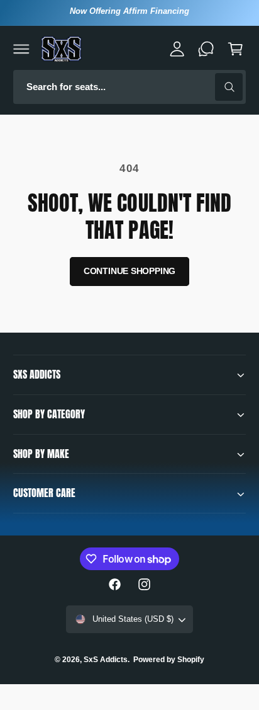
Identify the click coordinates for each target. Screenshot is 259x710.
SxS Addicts (106, 659)
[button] (21, 48)
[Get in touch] (206, 48)
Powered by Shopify (168, 659)
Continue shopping (130, 271)
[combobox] (129, 87)
